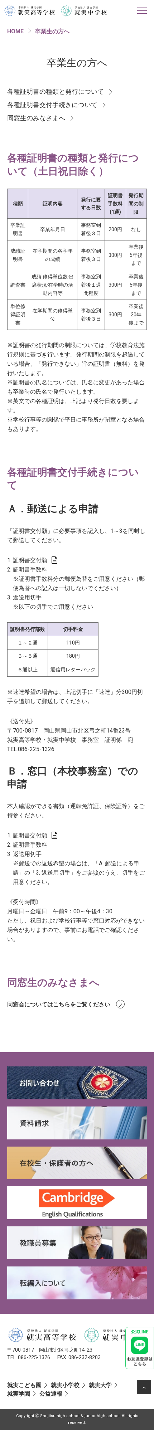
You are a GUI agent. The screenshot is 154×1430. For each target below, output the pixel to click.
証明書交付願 (30, 560)
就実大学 (100, 1385)
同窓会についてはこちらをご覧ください (58, 1004)
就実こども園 (24, 1385)
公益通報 (50, 1393)
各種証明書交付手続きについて (52, 104)
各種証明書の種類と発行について (55, 91)
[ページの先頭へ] (144, 1387)
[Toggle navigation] (142, 10)
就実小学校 (65, 1385)
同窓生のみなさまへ (36, 118)
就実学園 (18, 1393)
